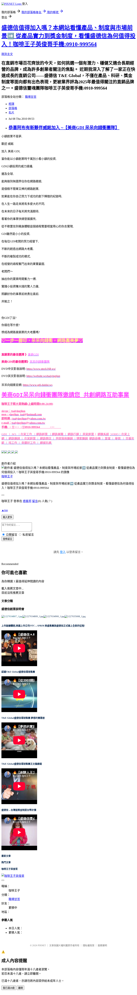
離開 (20, 988)
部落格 (13, 108)
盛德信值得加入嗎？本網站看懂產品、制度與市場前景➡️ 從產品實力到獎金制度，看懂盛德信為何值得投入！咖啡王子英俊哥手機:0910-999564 (68, 35)
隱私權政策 (88, 945)
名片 (11, 112)
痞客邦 (27, 501)
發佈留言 (7, 539)
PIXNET (42, 945)
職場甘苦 (30, 96)
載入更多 (7, 517)
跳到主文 (7, 54)
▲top (4, 510)
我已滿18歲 (9, 988)
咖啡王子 (7, 476)
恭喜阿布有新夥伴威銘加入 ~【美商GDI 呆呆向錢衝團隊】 (64, 127)
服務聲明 (102, 945)
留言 (35, 501)
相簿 (11, 103)
